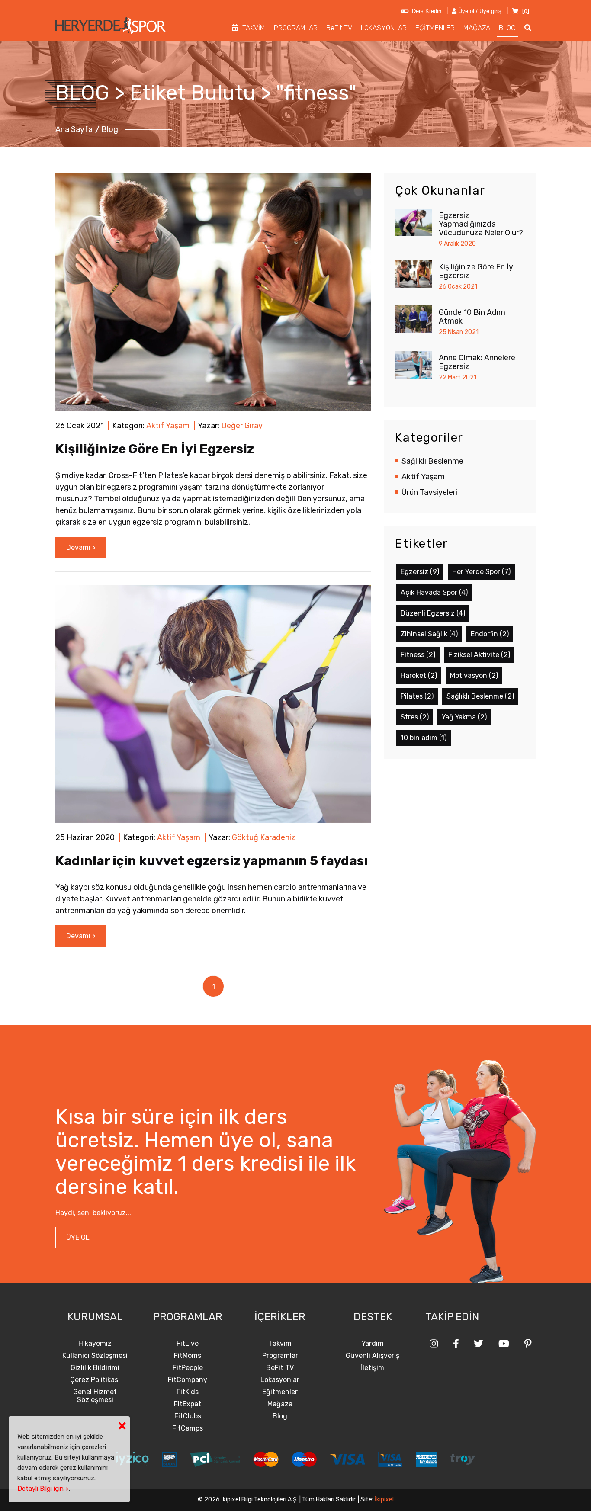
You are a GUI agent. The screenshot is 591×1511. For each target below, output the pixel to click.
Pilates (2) (417, 696)
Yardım (373, 1343)
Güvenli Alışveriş (372, 1356)
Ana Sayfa (74, 129)
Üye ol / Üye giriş (478, 11)
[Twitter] (478, 1344)
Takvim (280, 1343)
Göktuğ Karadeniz (264, 837)
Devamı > (81, 547)
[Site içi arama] (527, 28)
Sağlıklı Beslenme (432, 461)
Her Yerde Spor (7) (481, 572)
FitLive (188, 1343)
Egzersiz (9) (420, 572)
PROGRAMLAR (296, 28)
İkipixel (384, 1499)
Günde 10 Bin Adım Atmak (472, 317)
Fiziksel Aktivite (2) (479, 655)
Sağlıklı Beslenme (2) (480, 696)
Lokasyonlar (279, 1380)
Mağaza (279, 1404)
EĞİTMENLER (435, 28)
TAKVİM (253, 28)
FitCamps (187, 1428)
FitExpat (187, 1404)
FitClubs (187, 1416)
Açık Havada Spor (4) (434, 592)
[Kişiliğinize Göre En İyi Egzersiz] (213, 291)
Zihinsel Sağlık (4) (429, 634)
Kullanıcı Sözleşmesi (95, 1356)
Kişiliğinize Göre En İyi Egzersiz (154, 449)
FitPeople (188, 1368)
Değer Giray (242, 425)
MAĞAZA (476, 28)
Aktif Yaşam (168, 425)
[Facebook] (456, 1344)
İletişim (372, 1368)
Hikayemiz (95, 1343)
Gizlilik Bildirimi (95, 1368)
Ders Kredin (424, 11)
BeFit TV (339, 28)
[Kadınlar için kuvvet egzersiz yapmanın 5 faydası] (213, 703)
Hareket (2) (419, 675)
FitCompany (187, 1380)
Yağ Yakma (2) (464, 717)
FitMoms (187, 1356)
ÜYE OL (78, 1237)
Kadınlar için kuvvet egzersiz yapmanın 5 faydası (211, 861)
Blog (280, 1416)
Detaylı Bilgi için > (43, 1488)
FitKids (188, 1392)
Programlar (280, 1356)
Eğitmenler (280, 1392)
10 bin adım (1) (423, 738)
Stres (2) (415, 717)
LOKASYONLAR (384, 28)
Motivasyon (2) (474, 675)
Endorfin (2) (490, 634)
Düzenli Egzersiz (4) (433, 613)
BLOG (507, 28)
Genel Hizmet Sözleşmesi (95, 1396)
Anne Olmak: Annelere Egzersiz (477, 362)
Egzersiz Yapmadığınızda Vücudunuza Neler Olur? (481, 224)
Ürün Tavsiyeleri (429, 492)
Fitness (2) (418, 655)
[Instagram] (434, 1344)
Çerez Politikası (95, 1380)
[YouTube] (503, 1344)
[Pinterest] (528, 1344)
